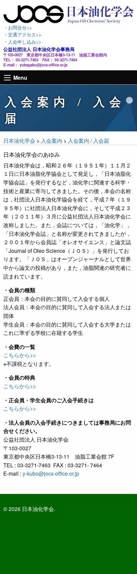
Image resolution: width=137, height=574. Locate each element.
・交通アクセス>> (22, 34)
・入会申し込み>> (22, 41)
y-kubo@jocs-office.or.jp (51, 473)
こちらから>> (19, 355)
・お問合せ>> (17, 27)
